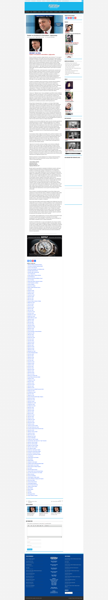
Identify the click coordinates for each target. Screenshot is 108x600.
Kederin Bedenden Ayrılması (70, 579)
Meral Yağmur (68, 110)
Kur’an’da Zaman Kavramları (33, 484)
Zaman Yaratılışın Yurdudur (33, 495)
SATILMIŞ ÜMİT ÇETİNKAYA (72, 43)
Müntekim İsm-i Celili (31, 351)
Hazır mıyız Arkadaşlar (30, 585)
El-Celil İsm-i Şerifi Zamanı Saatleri (34, 449)
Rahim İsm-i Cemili (31, 398)
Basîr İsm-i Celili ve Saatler (32, 446)
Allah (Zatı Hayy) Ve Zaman (32, 469)
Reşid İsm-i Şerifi (31, 319)
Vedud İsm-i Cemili (31, 433)
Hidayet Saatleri (30, 460)
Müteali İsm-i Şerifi (31, 302)
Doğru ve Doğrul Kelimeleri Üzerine (34, 287)
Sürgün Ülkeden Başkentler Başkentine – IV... (73, 151)
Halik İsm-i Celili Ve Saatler (32, 442)
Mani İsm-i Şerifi (31, 334)
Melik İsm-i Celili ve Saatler (32, 431)
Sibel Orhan (68, 89)
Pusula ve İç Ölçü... (69, 54)
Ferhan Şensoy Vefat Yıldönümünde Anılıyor (73, 564)
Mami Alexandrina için (30, 576)
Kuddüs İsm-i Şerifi (31, 419)
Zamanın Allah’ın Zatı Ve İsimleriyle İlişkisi (35, 471)
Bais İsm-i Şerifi (31, 355)
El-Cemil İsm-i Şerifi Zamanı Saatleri (34, 451)
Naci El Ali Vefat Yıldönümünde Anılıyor (72, 570)
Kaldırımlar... (67, 129)
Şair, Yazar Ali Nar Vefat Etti (56, 501)
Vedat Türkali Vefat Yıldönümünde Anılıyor (72, 576)
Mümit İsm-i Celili (31, 349)
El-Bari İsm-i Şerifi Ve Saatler (33, 445)
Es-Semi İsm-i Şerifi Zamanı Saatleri (34, 454)
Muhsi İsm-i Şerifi (31, 346)
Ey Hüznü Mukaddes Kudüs (33, 352)
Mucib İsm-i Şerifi (31, 369)
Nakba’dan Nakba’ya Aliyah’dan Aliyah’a (35, 264)
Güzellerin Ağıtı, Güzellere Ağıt (33, 272)
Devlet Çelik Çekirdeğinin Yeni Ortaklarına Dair (36, 269)
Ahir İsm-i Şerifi (30, 322)
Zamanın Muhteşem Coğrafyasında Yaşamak (35, 478)
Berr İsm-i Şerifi (30, 299)
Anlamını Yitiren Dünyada (32, 267)
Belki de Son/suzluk (29, 582)
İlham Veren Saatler (31, 480)
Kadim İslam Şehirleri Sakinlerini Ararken (35, 281)
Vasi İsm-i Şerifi (30, 366)
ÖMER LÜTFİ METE (69, 139)
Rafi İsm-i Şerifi (30, 413)
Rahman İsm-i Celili (31, 399)
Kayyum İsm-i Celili (31, 337)
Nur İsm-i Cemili (31, 304)
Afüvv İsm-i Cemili (31, 325)
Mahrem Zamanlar (31, 474)
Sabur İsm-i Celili (31, 307)
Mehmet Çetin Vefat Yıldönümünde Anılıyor (34, 570)
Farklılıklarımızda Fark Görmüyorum (71, 567)
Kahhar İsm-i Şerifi (31, 390)
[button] (28, 525)
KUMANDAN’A (29, 564)
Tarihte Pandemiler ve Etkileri (33, 282)
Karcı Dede (30, 468)
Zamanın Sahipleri (31, 284)
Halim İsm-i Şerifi (31, 410)
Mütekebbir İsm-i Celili (32, 402)
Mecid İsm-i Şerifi (31, 430)
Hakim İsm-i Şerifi (31, 342)
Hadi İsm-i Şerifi (31, 293)
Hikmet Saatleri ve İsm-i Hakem (33, 465)
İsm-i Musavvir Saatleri (32, 448)
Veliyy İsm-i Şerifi (31, 363)
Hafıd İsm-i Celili (31, 378)
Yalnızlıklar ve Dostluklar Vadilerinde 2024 (35, 266)
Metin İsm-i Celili (31, 328)
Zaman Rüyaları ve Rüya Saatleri (33, 477)
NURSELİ (67, 32)
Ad (28, 538)
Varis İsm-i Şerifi (31, 340)
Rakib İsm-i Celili (31, 357)
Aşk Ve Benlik (30, 487)
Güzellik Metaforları (31, 276)
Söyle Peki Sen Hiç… (30, 561)
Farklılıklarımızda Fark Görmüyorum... (73, 33)
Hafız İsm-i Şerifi (31, 416)
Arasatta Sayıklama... (69, 101)
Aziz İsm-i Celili (30, 360)
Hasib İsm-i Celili (31, 364)
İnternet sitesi (29, 545)
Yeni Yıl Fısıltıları (31, 279)
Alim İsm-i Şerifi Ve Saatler (32, 443)
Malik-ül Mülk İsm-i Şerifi (32, 317)
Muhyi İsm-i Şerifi (31, 348)
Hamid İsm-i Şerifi (31, 361)
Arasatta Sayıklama (68, 573)
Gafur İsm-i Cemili (31, 401)
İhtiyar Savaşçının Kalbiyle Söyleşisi (34, 466)
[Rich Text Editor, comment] (44, 531)
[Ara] (82, 1)
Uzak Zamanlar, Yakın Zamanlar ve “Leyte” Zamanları (37, 440)
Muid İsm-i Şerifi (31, 386)
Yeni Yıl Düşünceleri (31, 273)
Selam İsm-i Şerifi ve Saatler (33, 425)
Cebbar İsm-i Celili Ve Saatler (33, 439)
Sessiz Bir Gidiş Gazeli (30, 573)
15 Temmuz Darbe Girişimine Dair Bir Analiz (35, 428)
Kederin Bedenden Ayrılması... (71, 44)
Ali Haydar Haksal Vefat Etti (70, 582)
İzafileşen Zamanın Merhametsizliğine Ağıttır (36, 463)
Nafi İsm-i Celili (30, 308)
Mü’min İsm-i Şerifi (31, 434)
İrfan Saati (30, 492)
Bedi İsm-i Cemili (31, 343)
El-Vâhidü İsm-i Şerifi (31, 392)
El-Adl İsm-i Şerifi (31, 424)
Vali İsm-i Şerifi (30, 305)
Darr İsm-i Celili (30, 310)
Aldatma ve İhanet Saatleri (32, 486)
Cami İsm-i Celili (31, 313)
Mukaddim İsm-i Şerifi (32, 314)
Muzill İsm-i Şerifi (31, 372)
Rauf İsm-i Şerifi (31, 345)
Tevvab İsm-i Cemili (31, 311)
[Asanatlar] (54, 6)
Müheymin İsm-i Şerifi (32, 436)
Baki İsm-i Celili (30, 298)
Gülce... (66, 140)
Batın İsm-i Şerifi (31, 320)
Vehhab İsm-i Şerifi (31, 404)
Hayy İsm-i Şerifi (31, 381)
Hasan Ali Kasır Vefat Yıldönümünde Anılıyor (73, 558)
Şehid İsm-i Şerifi (31, 383)
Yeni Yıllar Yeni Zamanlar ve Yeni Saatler (35, 472)
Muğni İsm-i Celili (31, 395)
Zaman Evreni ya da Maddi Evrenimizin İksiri (36, 389)
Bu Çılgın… (28, 567)
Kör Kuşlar (67, 561)
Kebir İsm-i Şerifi (31, 296)
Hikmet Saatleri (30, 489)
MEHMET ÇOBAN (69, 53)
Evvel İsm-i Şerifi (31, 323)
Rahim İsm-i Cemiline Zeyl (32, 375)
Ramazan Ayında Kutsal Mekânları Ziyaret (35, 278)
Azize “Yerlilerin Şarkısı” (30, 558)
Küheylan (29, 490)
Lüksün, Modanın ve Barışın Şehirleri (34, 275)
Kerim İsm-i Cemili (31, 384)
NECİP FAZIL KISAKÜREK (71, 128)
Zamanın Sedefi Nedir (31, 437)
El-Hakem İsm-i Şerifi (31, 405)
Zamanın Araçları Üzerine (32, 481)
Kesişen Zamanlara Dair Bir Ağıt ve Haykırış (35, 396)
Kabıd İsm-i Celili (31, 408)
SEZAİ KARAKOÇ (69, 149)
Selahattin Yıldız (69, 100)
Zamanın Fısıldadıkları (32, 475)
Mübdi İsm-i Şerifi (31, 387)
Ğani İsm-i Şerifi (31, 393)
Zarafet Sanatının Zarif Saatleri (33, 457)
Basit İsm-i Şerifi (31, 407)
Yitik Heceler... (68, 111)
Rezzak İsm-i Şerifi (31, 422)
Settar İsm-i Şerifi (31, 290)
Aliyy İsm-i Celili (31, 358)
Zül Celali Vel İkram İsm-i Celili (33, 427)
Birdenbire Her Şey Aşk (30, 579)
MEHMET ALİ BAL (40, 37)
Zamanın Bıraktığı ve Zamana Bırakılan (34, 331)
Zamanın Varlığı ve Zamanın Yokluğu (34, 301)
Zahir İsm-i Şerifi (31, 354)
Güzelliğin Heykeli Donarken (33, 270)
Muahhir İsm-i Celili (31, 316)
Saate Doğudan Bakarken (32, 483)
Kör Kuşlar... (67, 90)
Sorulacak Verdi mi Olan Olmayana (32, 501)
